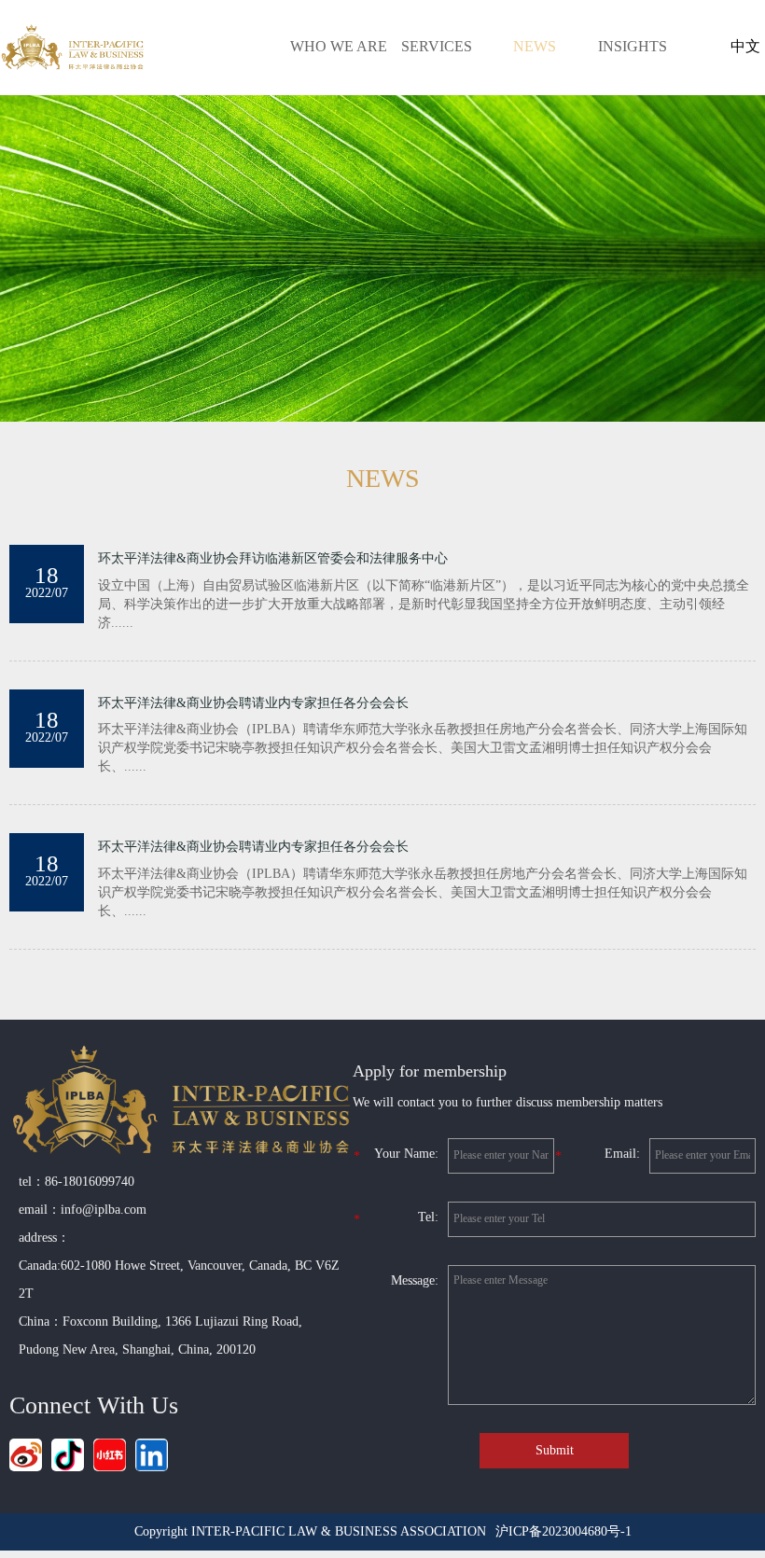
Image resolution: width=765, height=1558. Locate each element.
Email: (597, 1155)
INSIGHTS (632, 46)
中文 (745, 46)
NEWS (534, 46)
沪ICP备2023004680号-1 (563, 1531)
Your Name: (396, 1155)
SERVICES (436, 46)
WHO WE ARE (338, 46)
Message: (414, 1280)
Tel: (396, 1218)
